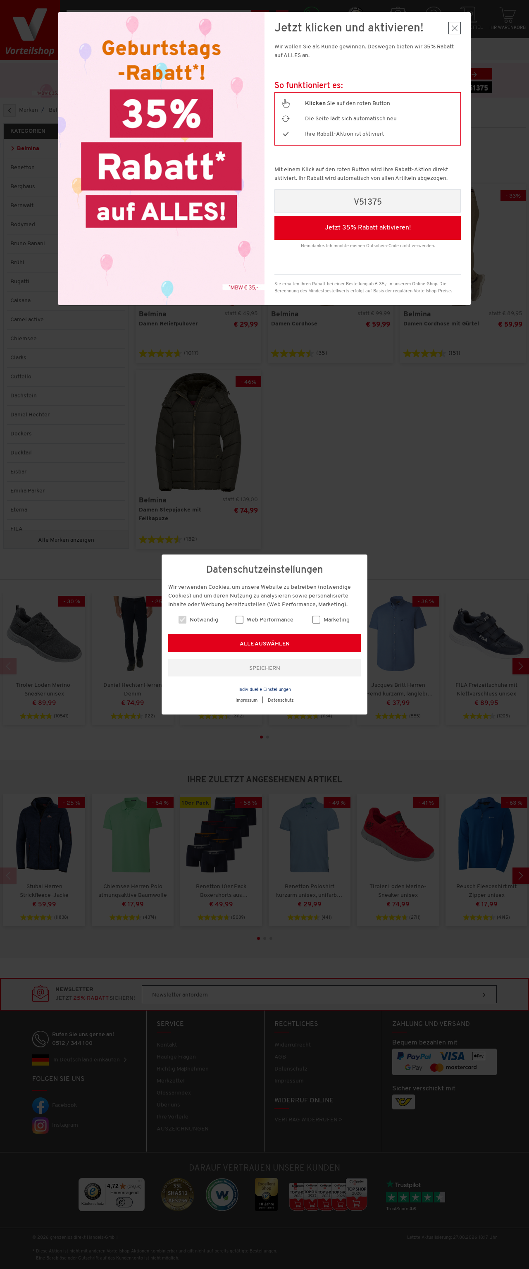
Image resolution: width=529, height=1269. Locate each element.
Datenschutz (281, 700)
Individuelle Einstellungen (264, 690)
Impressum (246, 700)
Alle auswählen (265, 644)
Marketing (336, 620)
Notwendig (203, 620)
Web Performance (269, 620)
